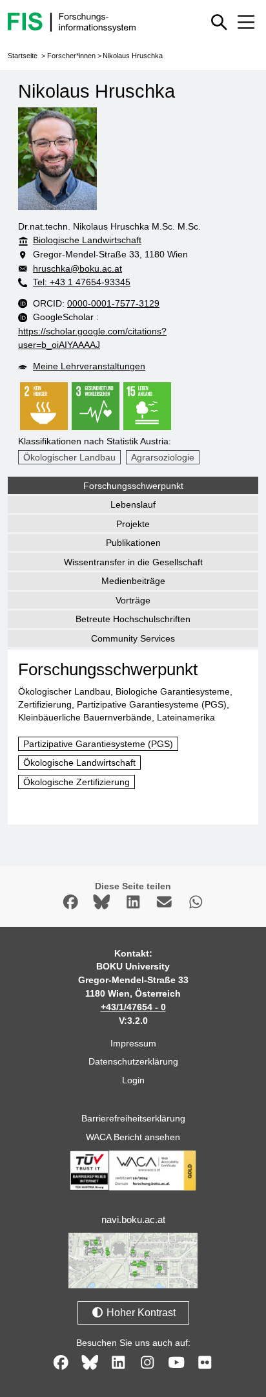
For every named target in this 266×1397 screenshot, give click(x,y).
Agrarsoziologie (162, 457)
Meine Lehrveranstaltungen (89, 366)
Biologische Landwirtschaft (87, 240)
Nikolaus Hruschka (133, 56)
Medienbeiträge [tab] (133, 581)
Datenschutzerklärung (133, 1061)
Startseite (22, 56)
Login (133, 1080)
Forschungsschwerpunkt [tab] (133, 486)
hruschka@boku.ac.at (77, 268)
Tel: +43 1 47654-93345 (81, 282)
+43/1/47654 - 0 (133, 1007)
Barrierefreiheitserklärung (133, 1118)
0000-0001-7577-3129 (113, 303)
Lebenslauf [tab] (133, 504)
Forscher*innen (71, 56)
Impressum (133, 1043)
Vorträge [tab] (133, 600)
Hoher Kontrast (140, 1312)
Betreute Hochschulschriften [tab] (133, 619)
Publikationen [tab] (133, 542)
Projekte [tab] (133, 524)
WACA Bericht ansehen (133, 1137)
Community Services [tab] (133, 638)
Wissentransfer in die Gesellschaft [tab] (133, 562)
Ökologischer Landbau (69, 457)
